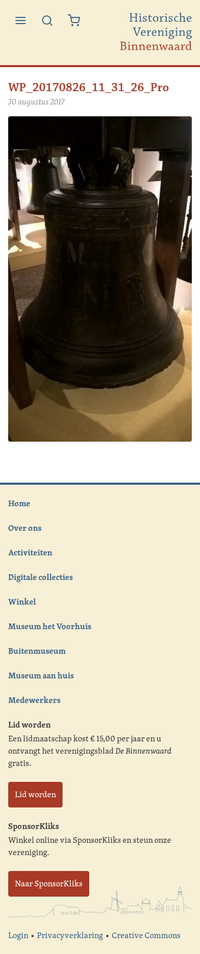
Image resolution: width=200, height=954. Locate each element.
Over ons (25, 528)
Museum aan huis (41, 675)
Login (18, 935)
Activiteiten (30, 552)
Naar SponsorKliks (49, 883)
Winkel (22, 601)
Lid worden (35, 794)
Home (19, 503)
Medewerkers (34, 700)
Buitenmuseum (37, 651)
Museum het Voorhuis (49, 626)
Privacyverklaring (70, 935)
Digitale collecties (40, 577)
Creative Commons (146, 935)
